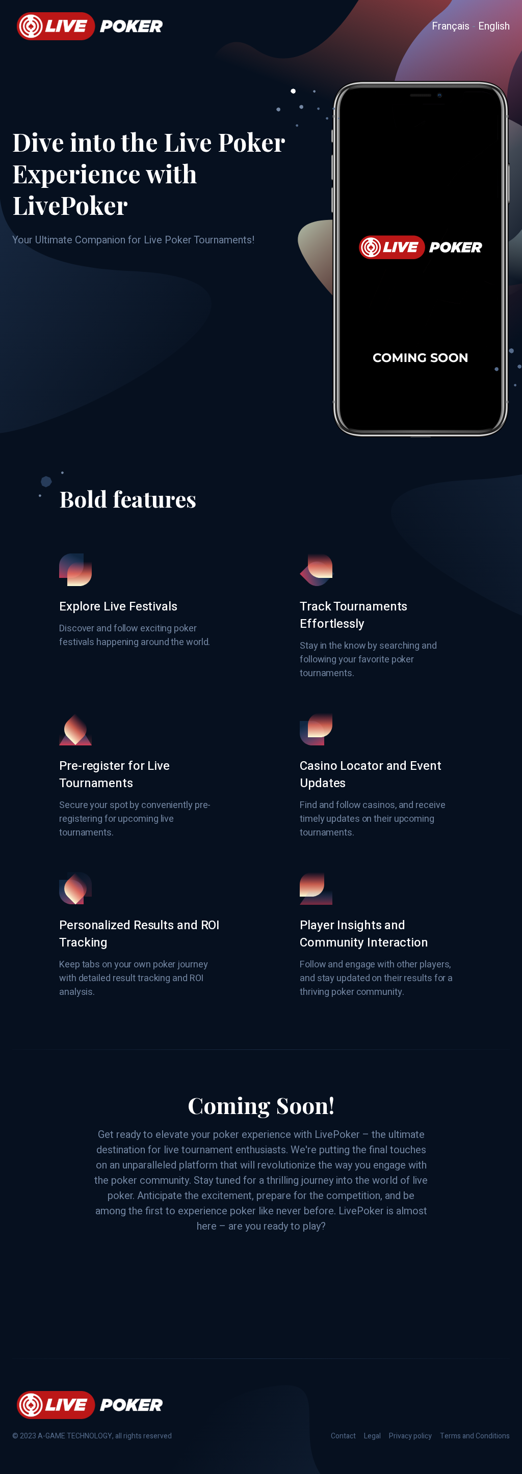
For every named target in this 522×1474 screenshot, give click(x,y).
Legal (372, 1436)
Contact (343, 1436)
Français (450, 26)
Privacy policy (410, 1436)
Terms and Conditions (475, 1436)
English (494, 26)
